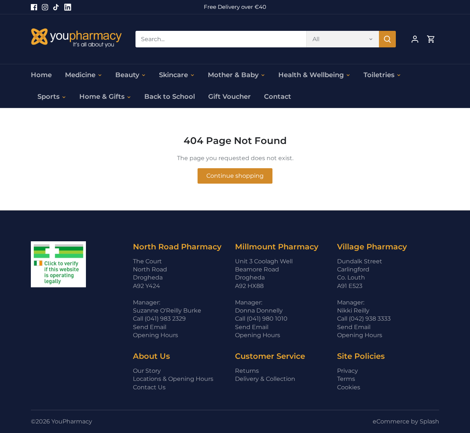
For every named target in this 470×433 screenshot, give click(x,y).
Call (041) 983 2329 (159, 318)
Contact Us (149, 387)
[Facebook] (34, 7)
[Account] (415, 39)
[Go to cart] (431, 39)
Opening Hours (155, 335)
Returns (247, 370)
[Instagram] (45, 7)
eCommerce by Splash (406, 421)
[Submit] (387, 39)
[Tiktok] (56, 7)
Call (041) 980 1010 (261, 318)
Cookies (348, 387)
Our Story (147, 370)
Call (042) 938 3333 (364, 318)
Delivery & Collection (265, 378)
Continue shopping (235, 175)
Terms (346, 378)
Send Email (149, 327)
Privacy (347, 370)
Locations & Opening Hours (173, 378)
